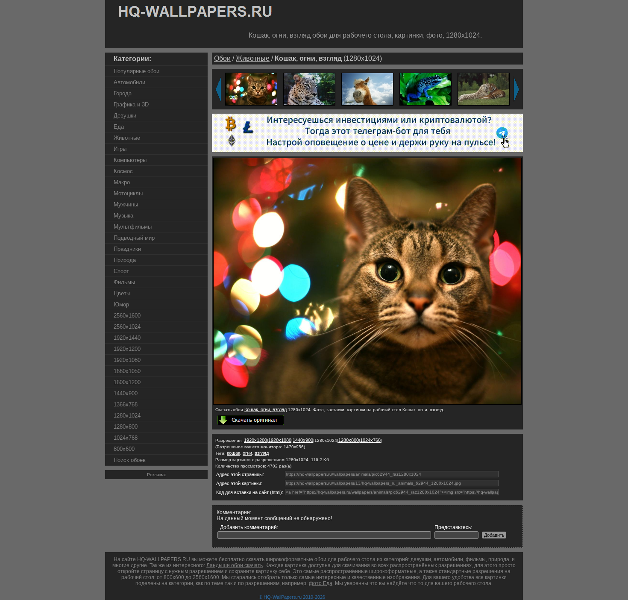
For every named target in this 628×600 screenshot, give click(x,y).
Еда (119, 127)
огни (247, 453)
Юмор (121, 304)
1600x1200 (127, 382)
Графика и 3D (131, 104)
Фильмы (124, 282)
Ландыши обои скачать (234, 565)
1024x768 (126, 438)
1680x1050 (127, 371)
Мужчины (126, 204)
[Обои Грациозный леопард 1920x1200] (309, 88)
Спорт (121, 271)
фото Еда (320, 583)
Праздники (127, 249)
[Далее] (516, 89)
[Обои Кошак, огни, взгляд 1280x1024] (367, 403)
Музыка (123, 215)
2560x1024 (127, 327)
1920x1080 (127, 360)
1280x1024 (127, 415)
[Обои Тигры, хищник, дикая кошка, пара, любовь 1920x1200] (484, 88)
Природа (125, 260)
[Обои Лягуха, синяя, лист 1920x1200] (425, 88)
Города (123, 93)
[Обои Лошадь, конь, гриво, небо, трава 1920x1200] (367, 88)
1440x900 (126, 393)
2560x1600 (127, 315)
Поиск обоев (130, 460)
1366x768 (126, 404)
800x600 (124, 449)
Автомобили (129, 82)
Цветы (122, 293)
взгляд (262, 453)
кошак (233, 453)
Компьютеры (130, 160)
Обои (222, 58)
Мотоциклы (128, 193)
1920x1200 (127, 349)
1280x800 (126, 427)
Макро (122, 182)
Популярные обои (136, 71)
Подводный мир (134, 238)
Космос (123, 171)
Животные (127, 138)
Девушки (125, 115)
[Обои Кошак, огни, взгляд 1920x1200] (251, 88)
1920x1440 (127, 338)
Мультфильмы (133, 227)
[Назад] (218, 89)
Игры (120, 149)
